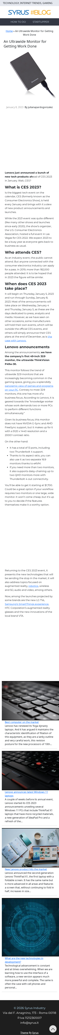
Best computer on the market (22, 722)
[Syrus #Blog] (29, 12)
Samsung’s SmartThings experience (27, 604)
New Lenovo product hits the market (26, 869)
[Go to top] (53, 1029)
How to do (18, 21)
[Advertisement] (29, 141)
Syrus (35, 1032)
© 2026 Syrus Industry (29, 1008)
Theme (24, 1032)
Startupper (41, 21)
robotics (33, 586)
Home (9, 31)
